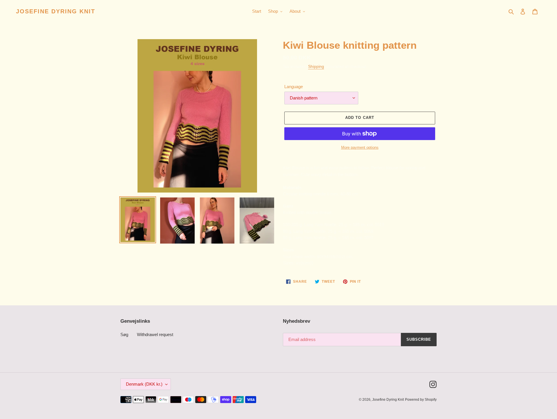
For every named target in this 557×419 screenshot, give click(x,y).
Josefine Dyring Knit (55, 11)
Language (293, 86)
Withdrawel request (155, 334)
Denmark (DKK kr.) (144, 384)
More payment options (360, 147)
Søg (124, 334)
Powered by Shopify (421, 400)
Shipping (316, 66)
